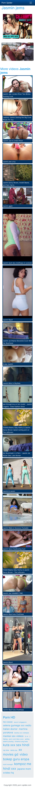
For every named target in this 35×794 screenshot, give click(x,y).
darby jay (13, 750)
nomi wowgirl (8, 764)
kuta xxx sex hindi (16, 745)
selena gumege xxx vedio (17, 725)
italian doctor (10, 729)
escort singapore (20, 722)
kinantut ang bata (21, 741)
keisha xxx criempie (21, 733)
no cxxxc (8, 721)
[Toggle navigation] (30, 3)
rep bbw (6, 750)
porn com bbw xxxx (16, 739)
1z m (26, 736)
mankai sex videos (13, 736)
